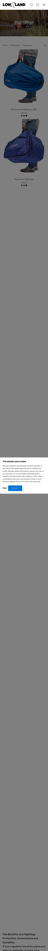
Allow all (15, 488)
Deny (5, 488)
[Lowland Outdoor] (14, 5)
